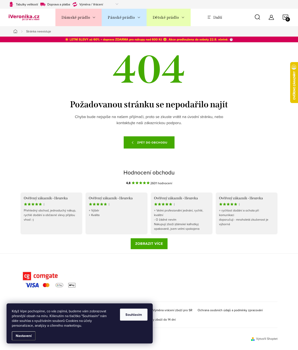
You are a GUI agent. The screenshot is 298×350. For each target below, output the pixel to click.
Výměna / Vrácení (91, 4)
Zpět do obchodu (152, 142)
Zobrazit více (149, 243)
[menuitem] (78, 17)
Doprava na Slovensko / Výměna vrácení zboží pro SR (156, 310)
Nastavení (24, 335)
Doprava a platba (58, 4)
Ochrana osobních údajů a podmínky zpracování (230, 310)
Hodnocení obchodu (149, 172)
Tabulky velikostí (27, 4)
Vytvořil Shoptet (266, 338)
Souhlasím (133, 314)
